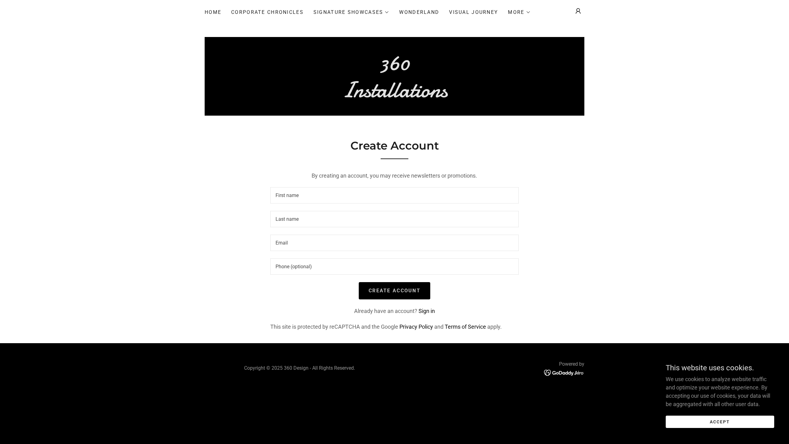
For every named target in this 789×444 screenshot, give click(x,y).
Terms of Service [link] (465, 326)
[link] (394, 95)
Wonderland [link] (419, 12)
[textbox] (394, 195)
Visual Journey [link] (473, 12)
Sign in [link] (427, 311)
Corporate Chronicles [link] (267, 12)
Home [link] (213, 12)
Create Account (394, 291)
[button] (351, 12)
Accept (720, 421)
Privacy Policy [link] (416, 326)
